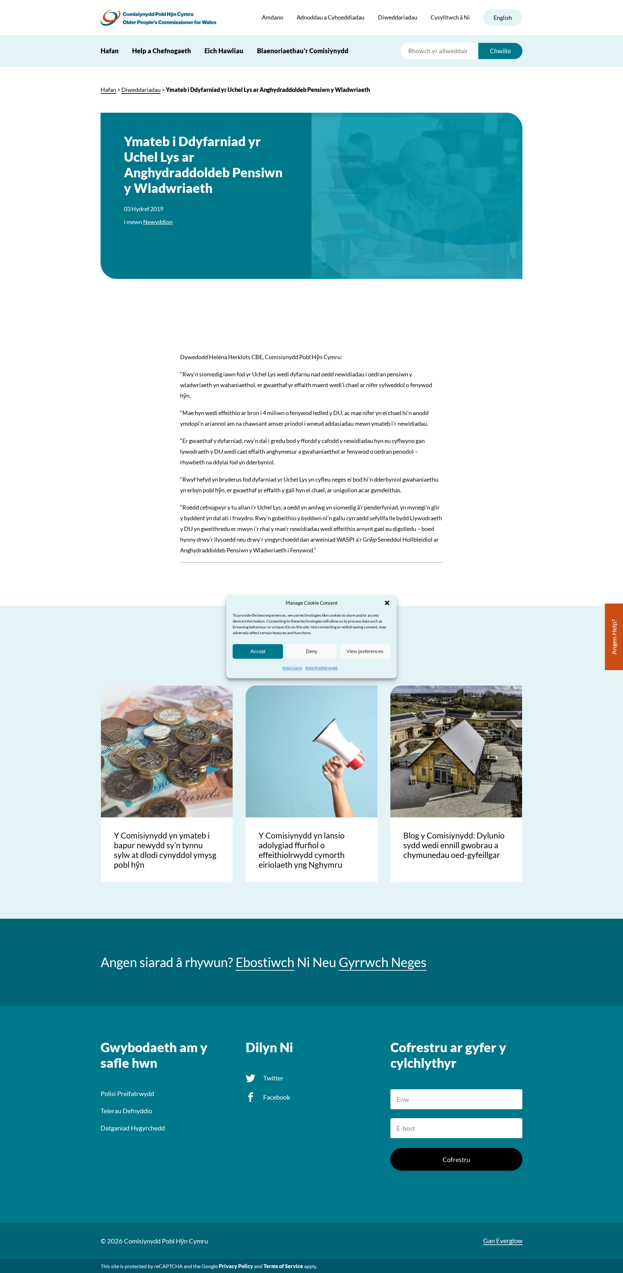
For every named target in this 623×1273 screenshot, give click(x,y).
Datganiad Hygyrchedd (133, 1128)
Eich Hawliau (223, 51)
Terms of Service (283, 1266)
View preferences (365, 651)
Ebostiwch (265, 962)
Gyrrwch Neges (382, 962)
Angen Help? (614, 637)
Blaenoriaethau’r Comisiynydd (302, 51)
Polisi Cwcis (292, 667)
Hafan (110, 51)
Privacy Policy (236, 1266)
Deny (311, 651)
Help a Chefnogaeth (161, 51)
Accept (257, 651)
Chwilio (500, 51)
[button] (387, 602)
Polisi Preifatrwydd (321, 667)
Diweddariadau (397, 17)
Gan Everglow (502, 1240)
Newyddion (158, 221)
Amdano (272, 17)
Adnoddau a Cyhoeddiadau (330, 17)
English (503, 17)
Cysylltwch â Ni (450, 17)
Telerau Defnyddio (126, 1111)
